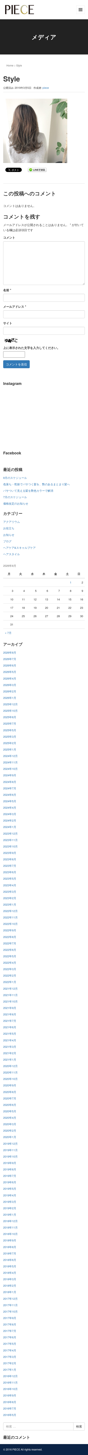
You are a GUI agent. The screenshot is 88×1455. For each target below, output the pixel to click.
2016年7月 (9, 1408)
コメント (9, 237)
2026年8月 (9, 652)
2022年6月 (9, 950)
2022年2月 (9, 975)
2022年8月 (9, 937)
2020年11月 (10, 1072)
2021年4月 (9, 1040)
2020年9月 (9, 1085)
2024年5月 (9, 801)
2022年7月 (9, 943)
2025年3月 (9, 736)
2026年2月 (9, 691)
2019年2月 (9, 1208)
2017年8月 (9, 1324)
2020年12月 (10, 1066)
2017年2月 (9, 1363)
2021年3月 (9, 1047)
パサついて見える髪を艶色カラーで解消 (28, 491)
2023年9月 (9, 853)
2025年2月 (9, 743)
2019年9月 (9, 1163)
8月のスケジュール (15, 478)
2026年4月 (9, 678)
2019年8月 (9, 1169)
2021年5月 (9, 1033)
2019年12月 (10, 1143)
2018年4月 (9, 1273)
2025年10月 (10, 711)
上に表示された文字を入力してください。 (31, 347)
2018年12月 (10, 1221)
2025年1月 (9, 749)
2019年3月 (9, 1202)
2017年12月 (10, 1299)
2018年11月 (10, 1227)
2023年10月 (10, 846)
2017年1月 (9, 1370)
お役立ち (8, 528)
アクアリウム (11, 522)
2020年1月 (9, 1137)
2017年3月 (9, 1357)
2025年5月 (9, 730)
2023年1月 (9, 904)
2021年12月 (10, 988)
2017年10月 (10, 1311)
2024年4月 (9, 807)
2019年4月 (9, 1195)
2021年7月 (9, 1021)
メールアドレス (14, 306)
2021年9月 (9, 1008)
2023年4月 (9, 885)
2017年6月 (9, 1337)
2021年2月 (9, 1053)
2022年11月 (10, 917)
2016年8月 (9, 1402)
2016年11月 (10, 1382)
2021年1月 (9, 1059)
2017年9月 (9, 1318)
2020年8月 (9, 1092)
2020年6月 (9, 1105)
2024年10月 (10, 769)
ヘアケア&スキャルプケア (19, 548)
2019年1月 (9, 1214)
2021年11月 (10, 995)
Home (9, 65)
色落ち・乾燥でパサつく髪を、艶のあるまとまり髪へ (36, 484)
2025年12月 (10, 704)
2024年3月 (9, 814)
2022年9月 (9, 930)
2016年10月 (10, 1389)
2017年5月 (9, 1344)
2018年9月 (9, 1240)
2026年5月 (9, 672)
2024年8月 (9, 782)
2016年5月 (9, 1415)
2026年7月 (9, 659)
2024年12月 (10, 756)
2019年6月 (9, 1182)
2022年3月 (9, 969)
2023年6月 (9, 872)
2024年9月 (9, 775)
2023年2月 (9, 898)
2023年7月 (9, 866)
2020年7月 (9, 1098)
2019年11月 (10, 1150)
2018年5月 (9, 1266)
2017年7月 (9, 1331)
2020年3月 (9, 1124)
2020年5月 (9, 1111)
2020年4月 (9, 1118)
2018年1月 (9, 1292)
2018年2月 (9, 1285)
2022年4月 (9, 962)
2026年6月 (9, 665)
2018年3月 (9, 1279)
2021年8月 (9, 1014)
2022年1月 (9, 982)
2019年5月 (9, 1189)
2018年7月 (9, 1253)
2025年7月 (9, 723)
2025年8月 (9, 717)
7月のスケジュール (15, 497)
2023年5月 (9, 878)
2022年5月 (9, 956)
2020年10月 (10, 1079)
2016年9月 (9, 1395)
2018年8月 (9, 1247)
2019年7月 (9, 1176)
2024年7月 (9, 788)
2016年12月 (10, 1376)
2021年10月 (10, 1001)
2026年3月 (9, 685)
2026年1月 (9, 698)
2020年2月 (9, 1130)
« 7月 (8, 633)
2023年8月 (9, 859)
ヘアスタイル (11, 554)
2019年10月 (10, 1156)
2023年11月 (10, 840)
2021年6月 (9, 1027)
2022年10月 (10, 924)
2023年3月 (9, 892)
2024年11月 (10, 762)
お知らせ (8, 535)
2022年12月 (10, 911)
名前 (7, 290)
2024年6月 (9, 795)
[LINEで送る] (37, 169)
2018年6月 (9, 1260)
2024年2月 (9, 820)
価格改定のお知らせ (15, 503)
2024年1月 (9, 827)
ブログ (7, 541)
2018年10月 (10, 1234)
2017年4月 (9, 1350)
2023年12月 (10, 833)
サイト (7, 323)
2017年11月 (10, 1305)
